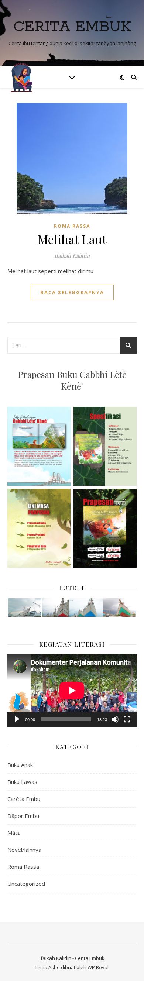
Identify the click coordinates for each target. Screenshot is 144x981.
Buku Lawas (22, 781)
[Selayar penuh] (127, 719)
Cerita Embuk (72, 26)
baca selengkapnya (72, 292)
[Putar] (17, 719)
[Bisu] (115, 719)
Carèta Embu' (24, 798)
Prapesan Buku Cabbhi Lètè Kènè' (72, 380)
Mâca (14, 832)
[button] (24, 607)
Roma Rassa (72, 226)
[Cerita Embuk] (22, 77)
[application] (72, 690)
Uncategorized (26, 883)
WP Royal (98, 967)
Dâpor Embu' (23, 815)
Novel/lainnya (24, 849)
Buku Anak (20, 764)
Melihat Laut (72, 239)
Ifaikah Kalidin (72, 255)
